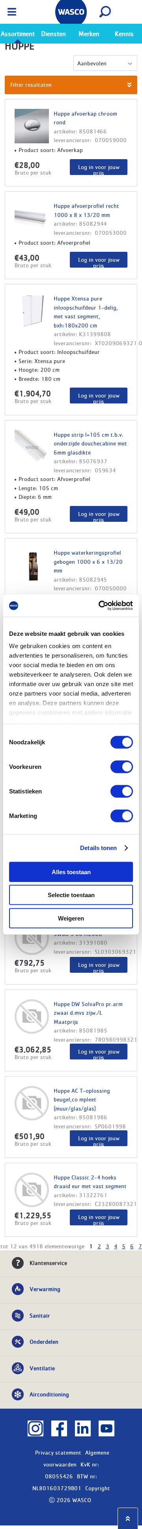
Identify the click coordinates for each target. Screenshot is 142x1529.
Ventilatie (42, 1367)
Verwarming (45, 1288)
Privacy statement (58, 1452)
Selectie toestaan (71, 895)
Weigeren (71, 918)
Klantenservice (48, 1262)
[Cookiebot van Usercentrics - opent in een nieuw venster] (100, 606)
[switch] (121, 766)
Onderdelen (44, 1341)
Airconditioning (49, 1394)
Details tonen (98, 847)
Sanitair (40, 1315)
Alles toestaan (71, 871)
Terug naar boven (128, 1518)
